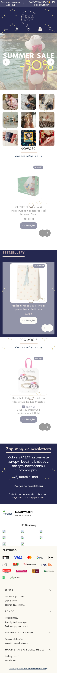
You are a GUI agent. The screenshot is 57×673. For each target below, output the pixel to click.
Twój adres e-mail (24, 477)
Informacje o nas (14, 596)
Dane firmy (11, 600)
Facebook (10, 660)
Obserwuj (30, 525)
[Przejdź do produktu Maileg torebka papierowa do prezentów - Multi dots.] (28, 283)
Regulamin (18, 497)
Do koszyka (28, 225)
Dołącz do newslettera (28, 486)
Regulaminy (11, 617)
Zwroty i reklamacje (16, 622)
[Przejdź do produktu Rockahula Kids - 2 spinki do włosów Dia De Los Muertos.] (28, 375)
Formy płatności (14, 639)
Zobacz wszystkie (26, 156)
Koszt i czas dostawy (16, 643)
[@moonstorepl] (7, 514)
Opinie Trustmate (15, 605)
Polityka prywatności (16, 626)
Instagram (11, 656)
